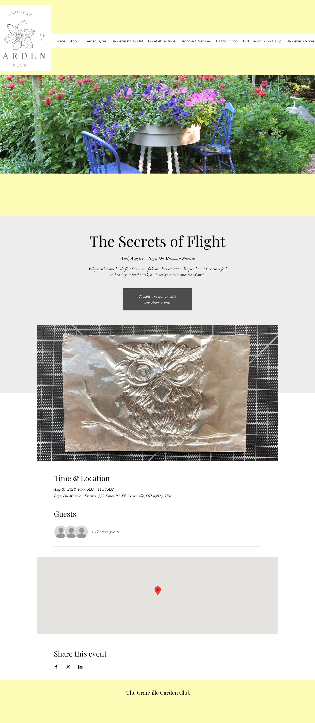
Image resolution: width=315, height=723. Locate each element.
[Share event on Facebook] (56, 667)
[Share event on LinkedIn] (80, 667)
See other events (157, 302)
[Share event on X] (68, 667)
